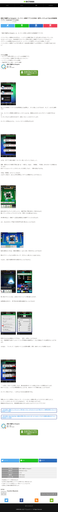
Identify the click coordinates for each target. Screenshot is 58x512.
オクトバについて (29, 506)
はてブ (36, 26)
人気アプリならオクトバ (27, 509)
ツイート (7, 26)
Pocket (50, 26)
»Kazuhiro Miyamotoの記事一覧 (48, 494)
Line (22, 26)
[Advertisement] (29, 12)
